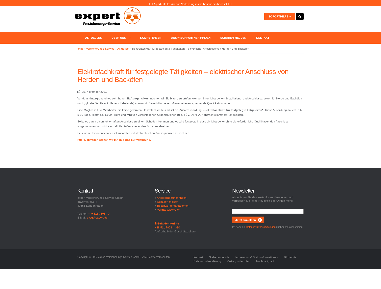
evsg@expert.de (97, 217)
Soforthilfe (278, 16)
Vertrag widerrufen (168, 209)
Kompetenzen (150, 37)
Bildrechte (290, 257)
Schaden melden (233, 37)
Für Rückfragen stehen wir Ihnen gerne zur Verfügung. (114, 139)
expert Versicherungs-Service (95, 48)
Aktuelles (93, 37)
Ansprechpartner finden (191, 37)
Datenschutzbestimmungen (261, 227)
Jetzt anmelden (245, 220)
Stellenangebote (219, 257)
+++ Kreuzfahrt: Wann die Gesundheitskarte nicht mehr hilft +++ (190, 3)
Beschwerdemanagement (173, 205)
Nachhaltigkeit (265, 261)
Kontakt (262, 37)
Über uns (119, 37)
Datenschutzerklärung (207, 261)
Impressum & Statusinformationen (256, 257)
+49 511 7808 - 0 (99, 213)
